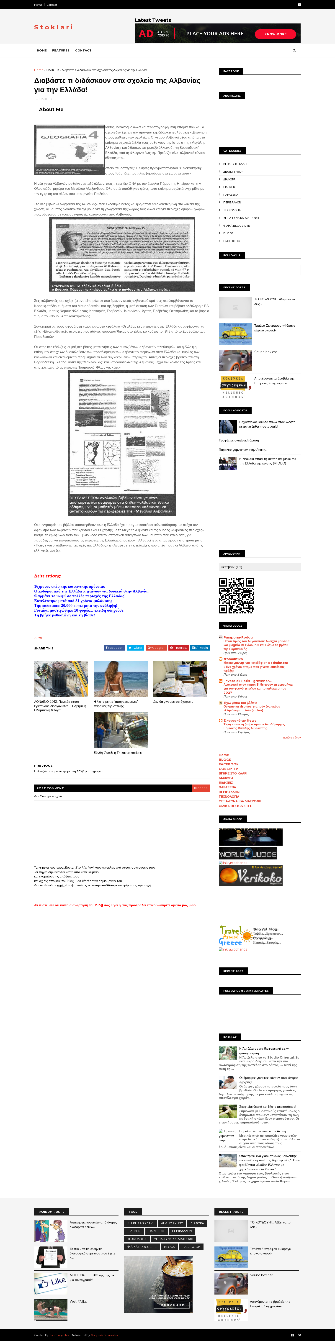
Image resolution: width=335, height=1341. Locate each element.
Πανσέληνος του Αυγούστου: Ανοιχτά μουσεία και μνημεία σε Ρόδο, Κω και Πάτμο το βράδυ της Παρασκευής (256, 645)
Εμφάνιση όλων (292, 737)
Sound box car (265, 352)
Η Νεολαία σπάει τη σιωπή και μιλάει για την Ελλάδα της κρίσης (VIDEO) (267, 461)
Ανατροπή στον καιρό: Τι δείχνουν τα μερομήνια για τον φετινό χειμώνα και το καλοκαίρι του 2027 (258, 688)
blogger (200, 788)
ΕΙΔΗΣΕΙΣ (52, 70)
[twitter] (299, 1335)
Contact (51, 4)
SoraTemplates (59, 1335)
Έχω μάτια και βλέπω (240, 703)
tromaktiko (233, 659)
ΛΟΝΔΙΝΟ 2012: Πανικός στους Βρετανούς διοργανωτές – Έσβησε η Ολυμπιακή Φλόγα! (60, 706)
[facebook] (299, 4)
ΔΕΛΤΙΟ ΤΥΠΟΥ (233, 171)
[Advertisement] (260, 511)
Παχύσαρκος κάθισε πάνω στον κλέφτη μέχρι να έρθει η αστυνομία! (267, 424)
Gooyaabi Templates (104, 1335)
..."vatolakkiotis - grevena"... (248, 681)
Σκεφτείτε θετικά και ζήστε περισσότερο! (267, 1107)
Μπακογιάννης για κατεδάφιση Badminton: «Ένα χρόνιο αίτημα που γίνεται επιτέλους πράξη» (256, 666)
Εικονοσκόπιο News (240, 720)
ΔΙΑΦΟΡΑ (229, 179)
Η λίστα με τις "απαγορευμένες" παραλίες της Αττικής (116, 704)
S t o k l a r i (53, 27)
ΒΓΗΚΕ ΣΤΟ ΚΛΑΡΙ (235, 164)
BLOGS (228, 233)
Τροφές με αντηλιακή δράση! (239, 440)
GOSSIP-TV (228, 769)
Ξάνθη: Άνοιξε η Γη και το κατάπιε (118, 753)
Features (61, 50)
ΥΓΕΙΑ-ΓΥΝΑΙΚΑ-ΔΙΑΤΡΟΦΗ (241, 218)
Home (38, 4)
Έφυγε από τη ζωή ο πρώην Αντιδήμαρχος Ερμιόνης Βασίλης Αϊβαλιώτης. (254, 726)
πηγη (38, 637)
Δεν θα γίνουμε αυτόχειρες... (173, 702)
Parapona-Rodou (238, 637)
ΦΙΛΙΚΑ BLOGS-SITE (236, 225)
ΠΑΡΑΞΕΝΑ (230, 194)
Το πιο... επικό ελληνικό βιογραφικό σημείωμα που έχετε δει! (92, 1253)
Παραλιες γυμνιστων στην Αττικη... (243, 450)
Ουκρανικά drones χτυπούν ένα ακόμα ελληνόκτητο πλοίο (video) (252, 708)
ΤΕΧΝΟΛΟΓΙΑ (232, 210)
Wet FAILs (78, 1302)
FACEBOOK (231, 241)
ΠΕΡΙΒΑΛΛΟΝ (232, 202)
